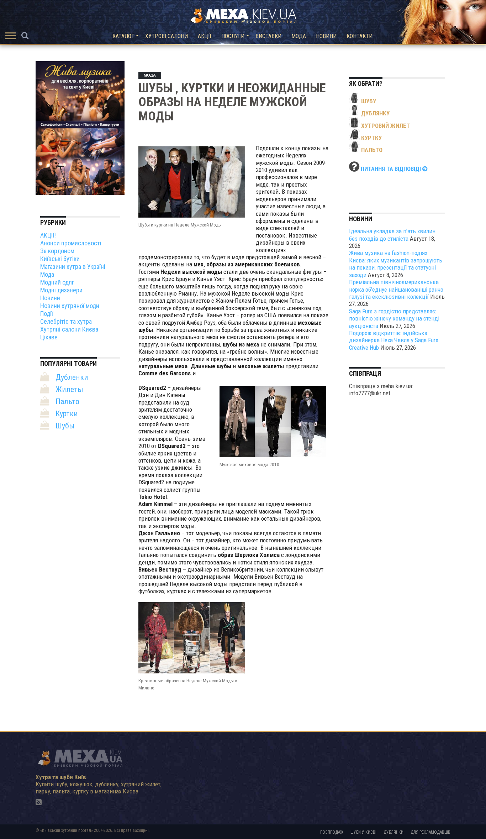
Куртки (67, 413)
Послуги (232, 36)
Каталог (123, 36)
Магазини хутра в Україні (72, 266)
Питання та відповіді (391, 168)
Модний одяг (57, 282)
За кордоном (57, 251)
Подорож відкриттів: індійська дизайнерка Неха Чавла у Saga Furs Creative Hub (393, 340)
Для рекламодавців (430, 832)
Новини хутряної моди (69, 305)
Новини (326, 36)
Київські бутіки (60, 258)
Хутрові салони (166, 36)
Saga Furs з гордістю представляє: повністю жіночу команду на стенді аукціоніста (394, 318)
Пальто (67, 401)
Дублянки (393, 832)
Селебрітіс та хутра (66, 321)
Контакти (360, 36)
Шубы (65, 425)
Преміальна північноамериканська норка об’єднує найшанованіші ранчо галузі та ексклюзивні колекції (396, 289)
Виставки (268, 36)
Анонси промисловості (70, 243)
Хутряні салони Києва (69, 329)
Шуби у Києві (363, 832)
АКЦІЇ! (48, 235)
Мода (298, 36)
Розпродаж (331, 832)
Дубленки (72, 377)
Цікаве (49, 337)
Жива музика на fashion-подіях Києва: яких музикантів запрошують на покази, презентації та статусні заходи (395, 263)
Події (46, 313)
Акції (204, 36)
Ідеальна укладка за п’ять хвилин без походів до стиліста (392, 235)
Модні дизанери (61, 290)
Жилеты (69, 389)
